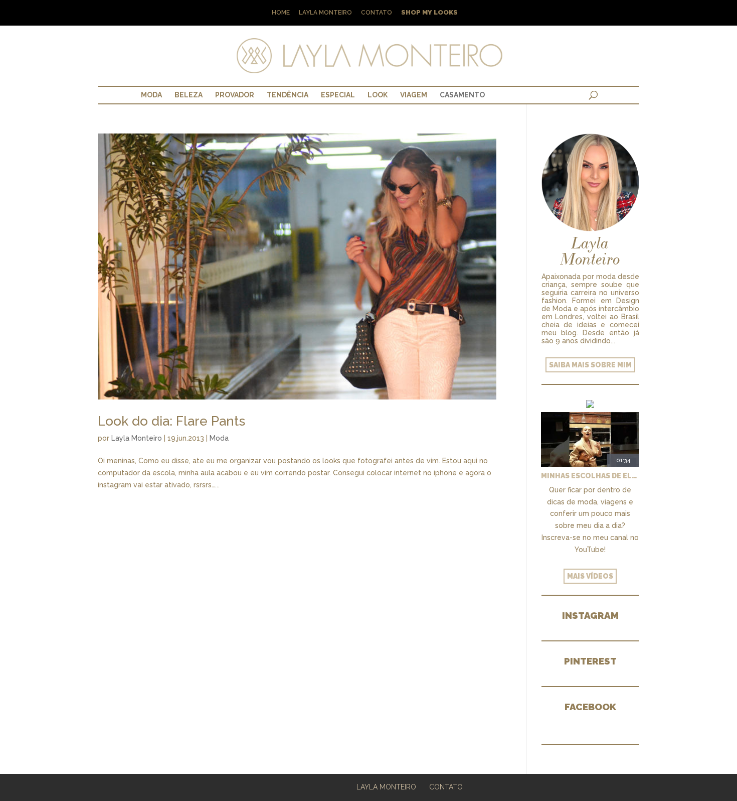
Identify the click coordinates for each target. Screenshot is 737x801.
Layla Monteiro (325, 13)
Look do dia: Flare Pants (171, 421)
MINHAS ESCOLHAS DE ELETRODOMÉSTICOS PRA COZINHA (590, 476)
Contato (376, 13)
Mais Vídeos (590, 576)
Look (377, 94)
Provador (234, 94)
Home (281, 13)
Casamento (462, 94)
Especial (338, 94)
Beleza (188, 94)
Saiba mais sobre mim (590, 365)
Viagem (413, 94)
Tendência (287, 94)
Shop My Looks (429, 13)
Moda (151, 94)
